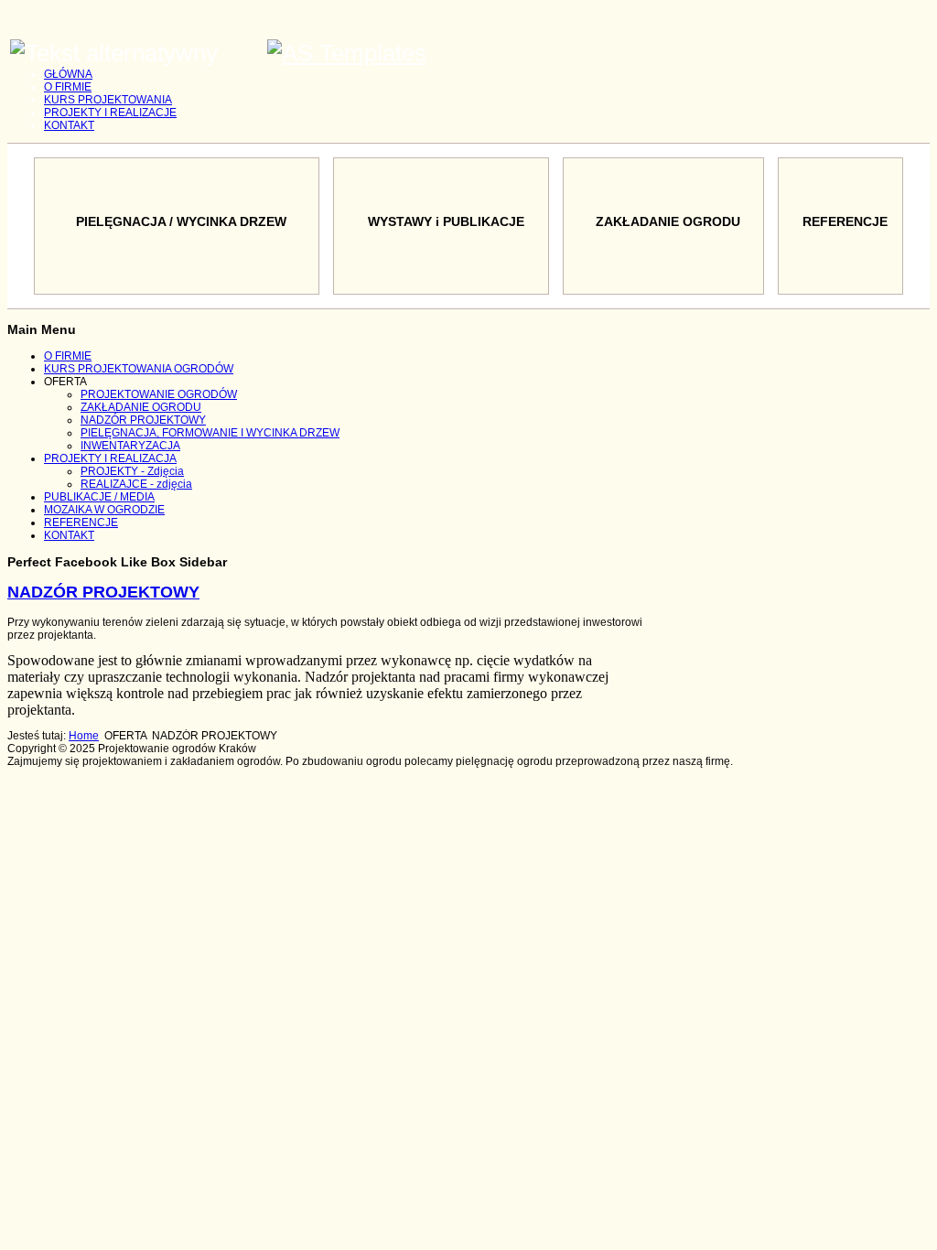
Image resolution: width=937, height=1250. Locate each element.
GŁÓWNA (68, 74)
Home (84, 735)
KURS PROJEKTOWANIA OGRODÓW (138, 368)
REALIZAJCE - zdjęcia (136, 484)
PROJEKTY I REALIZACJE (110, 112)
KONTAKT (69, 125)
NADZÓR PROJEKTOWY (143, 420)
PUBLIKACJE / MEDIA (99, 496)
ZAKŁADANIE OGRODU (141, 407)
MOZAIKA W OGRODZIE (104, 509)
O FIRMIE (68, 87)
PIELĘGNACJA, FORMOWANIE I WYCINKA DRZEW (210, 432)
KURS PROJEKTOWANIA (108, 99)
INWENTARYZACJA (130, 445)
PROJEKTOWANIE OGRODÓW (159, 394)
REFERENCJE (81, 522)
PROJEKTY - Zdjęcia (132, 471)
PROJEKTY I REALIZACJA (110, 458)
